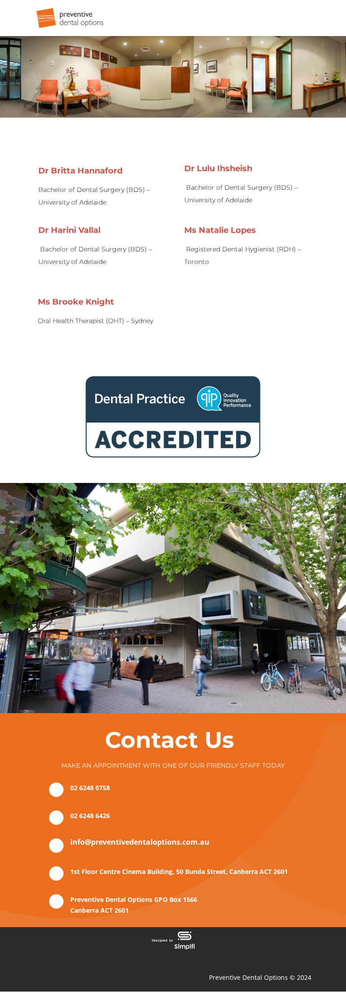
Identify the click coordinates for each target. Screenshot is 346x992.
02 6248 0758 (90, 787)
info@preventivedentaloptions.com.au (139, 842)
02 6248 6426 (90, 815)
